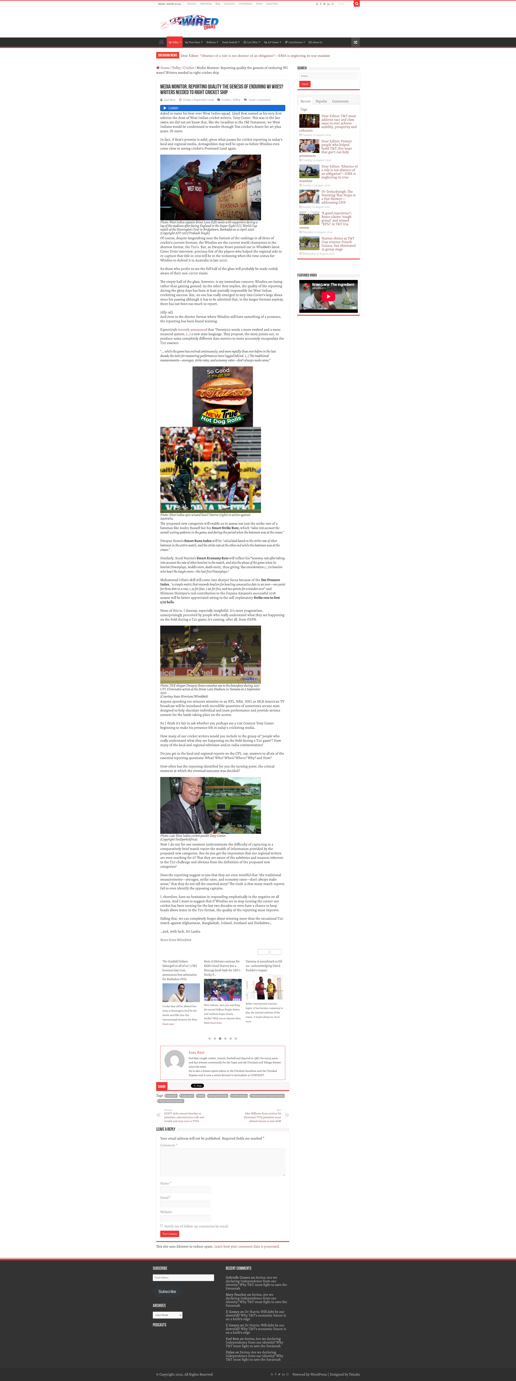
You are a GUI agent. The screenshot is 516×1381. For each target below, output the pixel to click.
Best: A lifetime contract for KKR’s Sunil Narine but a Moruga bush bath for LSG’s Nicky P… (180, 968)
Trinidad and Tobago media (267, 1095)
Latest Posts (272, 3)
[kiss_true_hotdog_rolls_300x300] (222, 396)
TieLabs (354, 1374)
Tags (304, 109)
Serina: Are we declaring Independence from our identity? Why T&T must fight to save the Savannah (256, 1283)
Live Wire (252, 42)
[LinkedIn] (328, 3)
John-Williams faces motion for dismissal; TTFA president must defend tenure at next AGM (262, 1116)
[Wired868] (189, 21)
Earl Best (169, 100)
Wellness (211, 42)
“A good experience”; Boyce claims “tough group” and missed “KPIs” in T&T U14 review (325, 220)
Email (165, 1197)
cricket (171, 1095)
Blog (217, 3)
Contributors (245, 3)
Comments (340, 101)
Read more (174, 1022)
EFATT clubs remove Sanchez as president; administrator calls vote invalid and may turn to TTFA (184, 1116)
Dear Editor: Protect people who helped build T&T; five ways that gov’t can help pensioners (325, 148)
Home (259, 3)
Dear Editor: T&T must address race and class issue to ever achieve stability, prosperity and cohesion (328, 123)
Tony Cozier (239, 1095)
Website (166, 1211)
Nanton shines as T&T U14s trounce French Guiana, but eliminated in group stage (338, 244)
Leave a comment (259, 100)
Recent (306, 101)
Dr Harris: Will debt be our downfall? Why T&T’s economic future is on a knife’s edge (256, 1315)
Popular (321, 101)
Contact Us (229, 3)
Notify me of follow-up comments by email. (196, 1226)
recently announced (192, 329)
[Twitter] (324, 3)
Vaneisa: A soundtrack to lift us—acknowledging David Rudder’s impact (222, 965)
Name (165, 1183)
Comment (168, 1145)
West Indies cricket (171, 1101)
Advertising (205, 3)
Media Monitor (218, 1095)
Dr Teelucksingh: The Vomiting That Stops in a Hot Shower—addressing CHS (238, 56)
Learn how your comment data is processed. (247, 1246)
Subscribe (167, 1291)
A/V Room (273, 42)
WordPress (318, 1374)
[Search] (357, 4)
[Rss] (317, 3)
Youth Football (229, 42)
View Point (194, 42)
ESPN (201, 1095)
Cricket (188, 67)
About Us (191, 3)
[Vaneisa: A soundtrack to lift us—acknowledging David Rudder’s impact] (223, 986)
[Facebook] (320, 3)
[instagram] (332, 3)
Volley (175, 42)
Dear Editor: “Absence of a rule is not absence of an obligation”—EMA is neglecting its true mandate (328, 173)
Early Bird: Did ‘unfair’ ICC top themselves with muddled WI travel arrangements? (263, 968)
